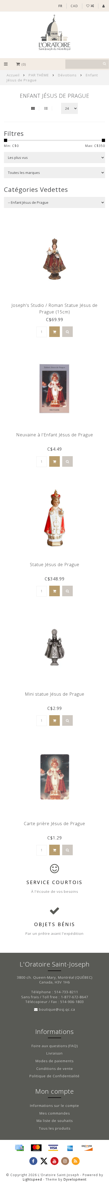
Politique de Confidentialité (54, 1076)
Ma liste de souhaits (55, 1120)
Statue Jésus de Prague (54, 564)
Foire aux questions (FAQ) (54, 1045)
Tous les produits (54, 1128)
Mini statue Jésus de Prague (54, 694)
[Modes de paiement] (19, 1148)
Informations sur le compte (54, 1105)
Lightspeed (32, 1179)
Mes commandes (54, 1113)
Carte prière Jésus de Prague (54, 823)
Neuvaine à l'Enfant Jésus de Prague (54, 435)
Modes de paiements (54, 1060)
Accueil (13, 75)
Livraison (54, 1053)
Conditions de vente (54, 1068)
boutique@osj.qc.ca (57, 1009)
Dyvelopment (75, 1179)
